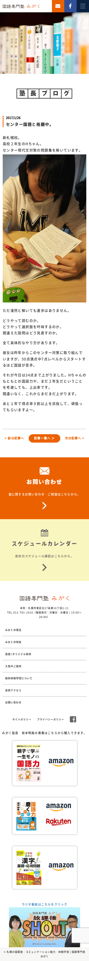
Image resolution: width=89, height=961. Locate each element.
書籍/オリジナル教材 (18, 654)
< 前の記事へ (14, 438)
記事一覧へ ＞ (44, 438)
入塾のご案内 (13, 666)
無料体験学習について (18, 678)
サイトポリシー (21, 719)
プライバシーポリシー (50, 719)
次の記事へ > (74, 438)
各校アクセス (13, 690)
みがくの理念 (13, 630)
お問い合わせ (13, 702)
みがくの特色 (13, 642)
